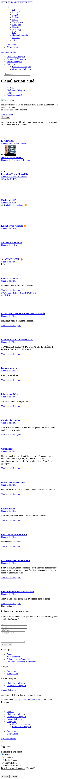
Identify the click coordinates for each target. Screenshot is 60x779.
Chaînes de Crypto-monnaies (14, 152)
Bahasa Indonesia (20, 35)
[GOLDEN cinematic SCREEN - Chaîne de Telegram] (6, 604)
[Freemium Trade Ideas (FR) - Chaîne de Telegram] (10, 181)
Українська (17, 22)
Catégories (11, 64)
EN (13, 9)
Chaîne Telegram (8, 736)
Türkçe (15, 40)
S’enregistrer (12, 47)
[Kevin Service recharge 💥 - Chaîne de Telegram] (22, 214)
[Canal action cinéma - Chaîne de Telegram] (22, 436)
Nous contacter (13, 702)
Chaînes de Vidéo (9, 254)
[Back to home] (17, 2)
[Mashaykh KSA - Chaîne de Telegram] (22, 188)
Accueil (10, 700)
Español (15, 27)
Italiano (15, 17)
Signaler (5, 117)
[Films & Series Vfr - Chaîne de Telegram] (22, 285)
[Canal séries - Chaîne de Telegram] (22, 474)
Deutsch (16, 37)
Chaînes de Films (8, 280)
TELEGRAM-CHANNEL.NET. (28, 745)
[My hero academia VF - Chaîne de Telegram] (6, 249)
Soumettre (6, 690)
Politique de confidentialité (18, 705)
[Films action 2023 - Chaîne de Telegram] (6, 419)
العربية (15, 14)
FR (8, 7)
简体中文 (16, 30)
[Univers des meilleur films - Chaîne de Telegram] (6, 525)
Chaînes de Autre (8, 211)
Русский (16, 12)
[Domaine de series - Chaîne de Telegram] (6, 393)
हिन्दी (14, 32)
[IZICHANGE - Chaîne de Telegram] (26, 129)
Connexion (11, 45)
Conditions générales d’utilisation (21, 707)
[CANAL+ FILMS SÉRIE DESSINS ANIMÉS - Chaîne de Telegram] (22, 323)
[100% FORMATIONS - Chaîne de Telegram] (10, 164)
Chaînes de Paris (8, 237)
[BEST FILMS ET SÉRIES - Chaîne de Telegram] (6, 578)
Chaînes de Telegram (16, 56)
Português (16, 24)
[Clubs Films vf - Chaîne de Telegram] (6, 551)
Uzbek (15, 19)
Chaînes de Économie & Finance (15, 169)
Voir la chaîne (7, 114)
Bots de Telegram (14, 61)
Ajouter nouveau (8, 52)
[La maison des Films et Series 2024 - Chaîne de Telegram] (6, 635)
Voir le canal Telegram (11, 318)
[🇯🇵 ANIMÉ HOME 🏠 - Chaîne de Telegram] (22, 257)
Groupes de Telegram (16, 59)
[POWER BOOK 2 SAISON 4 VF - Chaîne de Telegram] (6, 364)
